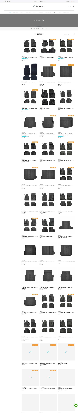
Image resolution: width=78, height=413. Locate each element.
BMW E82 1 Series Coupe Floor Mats (29, 83)
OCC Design (24, 81)
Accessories (48, 12)
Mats (60, 12)
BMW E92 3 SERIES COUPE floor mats (29, 388)
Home (32, 28)
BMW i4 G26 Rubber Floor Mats (46, 236)
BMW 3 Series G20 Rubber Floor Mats (65, 337)
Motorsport (28, 12)
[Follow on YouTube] (7, 1)
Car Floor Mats (37, 28)
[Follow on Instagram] (5, 1)
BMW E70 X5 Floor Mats (62, 363)
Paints (22, 12)
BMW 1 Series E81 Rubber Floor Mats (29, 363)
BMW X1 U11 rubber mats (45, 108)
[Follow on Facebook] (3, 1)
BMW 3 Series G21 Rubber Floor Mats (65, 57)
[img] (24, 59)
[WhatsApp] (9, 1)
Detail (34, 12)
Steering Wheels (66, 12)
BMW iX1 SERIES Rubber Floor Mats (47, 57)
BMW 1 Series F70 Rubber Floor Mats (29, 57)
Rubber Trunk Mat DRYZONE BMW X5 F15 (66, 261)
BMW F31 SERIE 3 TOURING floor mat (47, 388)
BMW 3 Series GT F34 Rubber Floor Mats (48, 312)
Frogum (23, 56)
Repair (54, 12)
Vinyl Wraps (15, 12)
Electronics (41, 12)
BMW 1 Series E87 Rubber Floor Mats (29, 108)
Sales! (10, 12)
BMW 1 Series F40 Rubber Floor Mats (47, 160)
